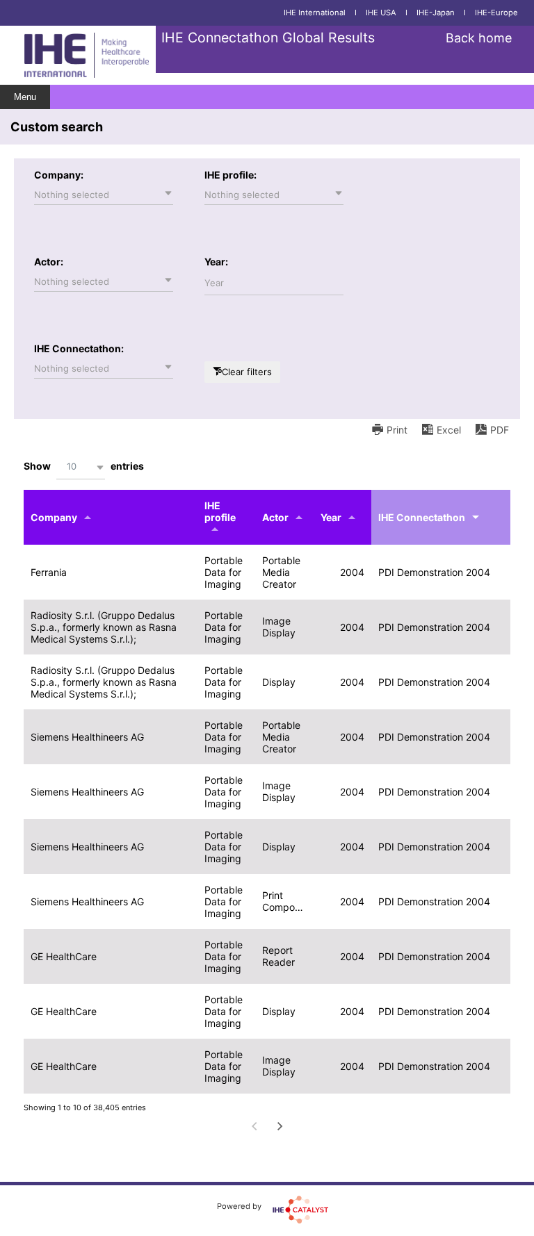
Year (331, 517)
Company (54, 517)
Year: (216, 261)
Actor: (48, 261)
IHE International (315, 12)
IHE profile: (230, 175)
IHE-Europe (496, 12)
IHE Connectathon (421, 517)
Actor (275, 517)
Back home (479, 38)
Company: (58, 175)
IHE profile (220, 511)
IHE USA (381, 12)
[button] (103, 194)
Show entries (84, 466)
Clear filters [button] (247, 371)
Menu (25, 97)
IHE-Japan (435, 12)
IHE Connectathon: (79, 348)
